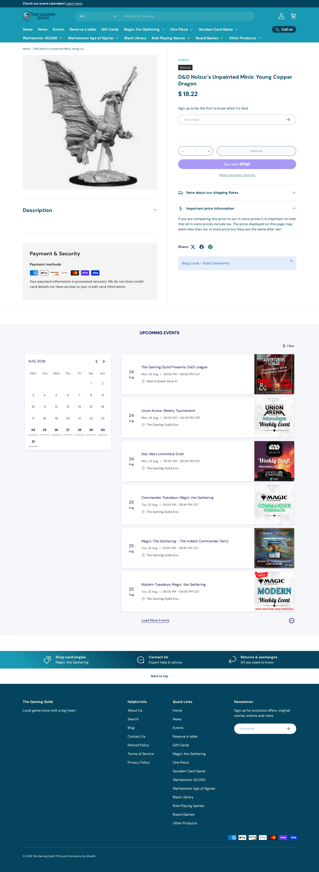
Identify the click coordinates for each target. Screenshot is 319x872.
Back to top (159, 676)
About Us (135, 710)
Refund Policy (138, 745)
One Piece (179, 29)
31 (33, 441)
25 (44, 430)
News (43, 29)
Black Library (135, 38)
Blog (131, 727)
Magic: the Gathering (142, 29)
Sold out (256, 151)
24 (33, 430)
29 (91, 430)
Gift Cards (110, 29)
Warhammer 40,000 (40, 38)
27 (68, 430)
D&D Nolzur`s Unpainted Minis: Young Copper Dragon (60, 49)
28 (79, 430)
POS (58, 856)
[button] (293, 16)
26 (56, 430)
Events (58, 29)
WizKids (183, 60)
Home (28, 29)
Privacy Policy (139, 762)
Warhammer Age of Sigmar (91, 38)
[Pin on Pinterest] (210, 247)
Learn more (74, 3)
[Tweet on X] (193, 247)
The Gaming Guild (44, 856)
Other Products (242, 38)
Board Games (207, 38)
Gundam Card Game (216, 29)
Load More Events (155, 620)
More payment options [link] (237, 175)
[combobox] (165, 16)
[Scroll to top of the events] (291, 620)
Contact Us (136, 736)
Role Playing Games (168, 38)
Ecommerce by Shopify (81, 856)
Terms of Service (141, 753)
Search (133, 719)
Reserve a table (83, 29)
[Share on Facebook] (201, 247)
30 (103, 430)
